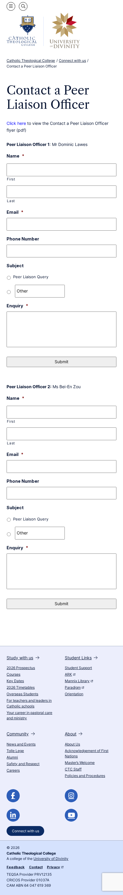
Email (15, 212)
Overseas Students (22, 694)
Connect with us (25, 831)
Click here (16, 123)
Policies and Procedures (85, 776)
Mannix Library (77, 681)
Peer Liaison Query (30, 277)
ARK (68, 674)
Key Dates (15, 681)
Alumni (12, 757)
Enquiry (17, 305)
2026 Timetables (21, 687)
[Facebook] (13, 795)
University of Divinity (50, 859)
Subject (15, 265)
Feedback (15, 867)
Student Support (78, 668)
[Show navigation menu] (11, 6)
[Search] (23, 6)
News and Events (21, 744)
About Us (72, 744)
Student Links (78, 657)
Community (18, 733)
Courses (13, 674)
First (11, 179)
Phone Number (23, 238)
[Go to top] (113, 885)
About (70, 733)
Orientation (74, 694)
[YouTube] (71, 815)
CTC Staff (73, 769)
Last (11, 201)
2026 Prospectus (21, 668)
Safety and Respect (23, 764)
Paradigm (73, 687)
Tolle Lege (15, 751)
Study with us (20, 657)
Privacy (53, 867)
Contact (36, 867)
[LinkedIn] (13, 815)
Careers (13, 770)
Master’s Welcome (80, 763)
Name (15, 155)
